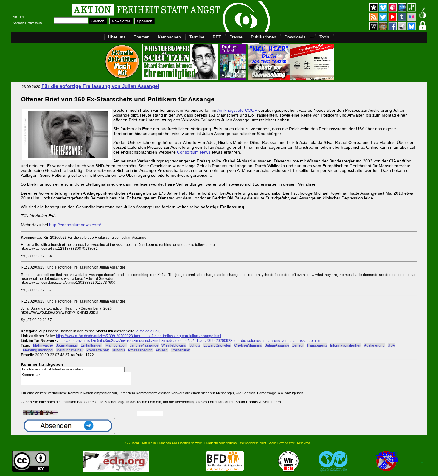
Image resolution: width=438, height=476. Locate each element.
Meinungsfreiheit (69, 350)
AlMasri (162, 350)
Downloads (295, 37)
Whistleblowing (173, 345)
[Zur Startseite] (86, 10)
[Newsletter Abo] (121, 22)
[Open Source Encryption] (291, 77)
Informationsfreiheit (345, 345)
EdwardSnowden (217, 345)
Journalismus (67, 345)
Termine (196, 37)
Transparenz (317, 345)
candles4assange (144, 345)
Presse (236, 37)
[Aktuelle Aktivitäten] (123, 77)
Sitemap (18, 22)
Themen (142, 37)
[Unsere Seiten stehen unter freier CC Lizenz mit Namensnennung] (30, 469)
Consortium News (193, 152)
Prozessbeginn (140, 350)
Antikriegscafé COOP (237, 110)
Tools (324, 37)
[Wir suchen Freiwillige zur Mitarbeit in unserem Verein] (225, 469)
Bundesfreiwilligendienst (220, 442)
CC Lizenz (132, 442)
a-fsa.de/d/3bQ (148, 331)
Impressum (34, 22)
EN (22, 17)
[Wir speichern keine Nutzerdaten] (288, 469)
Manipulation (116, 345)
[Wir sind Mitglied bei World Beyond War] (333, 469)
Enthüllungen (91, 345)
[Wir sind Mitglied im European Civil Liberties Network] (116, 469)
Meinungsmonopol (38, 350)
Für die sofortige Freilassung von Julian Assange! (100, 86)
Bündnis (118, 350)
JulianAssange (277, 345)
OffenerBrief (180, 350)
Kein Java (304, 442)
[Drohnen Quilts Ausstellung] (234, 77)
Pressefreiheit (97, 350)
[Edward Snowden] (181, 77)
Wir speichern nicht (253, 442)
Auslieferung (374, 345)
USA (391, 345)
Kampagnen (169, 37)
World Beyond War (281, 442)
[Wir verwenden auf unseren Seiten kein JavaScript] (387, 469)
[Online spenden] (144, 22)
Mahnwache (43, 345)
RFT (217, 37)
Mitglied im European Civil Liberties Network (172, 442)
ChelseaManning (248, 345)
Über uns (116, 37)
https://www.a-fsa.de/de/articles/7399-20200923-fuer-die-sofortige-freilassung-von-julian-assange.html (138, 336)
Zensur (298, 345)
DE (15, 17)
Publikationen (263, 37)
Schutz (194, 345)
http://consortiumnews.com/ (75, 224)
